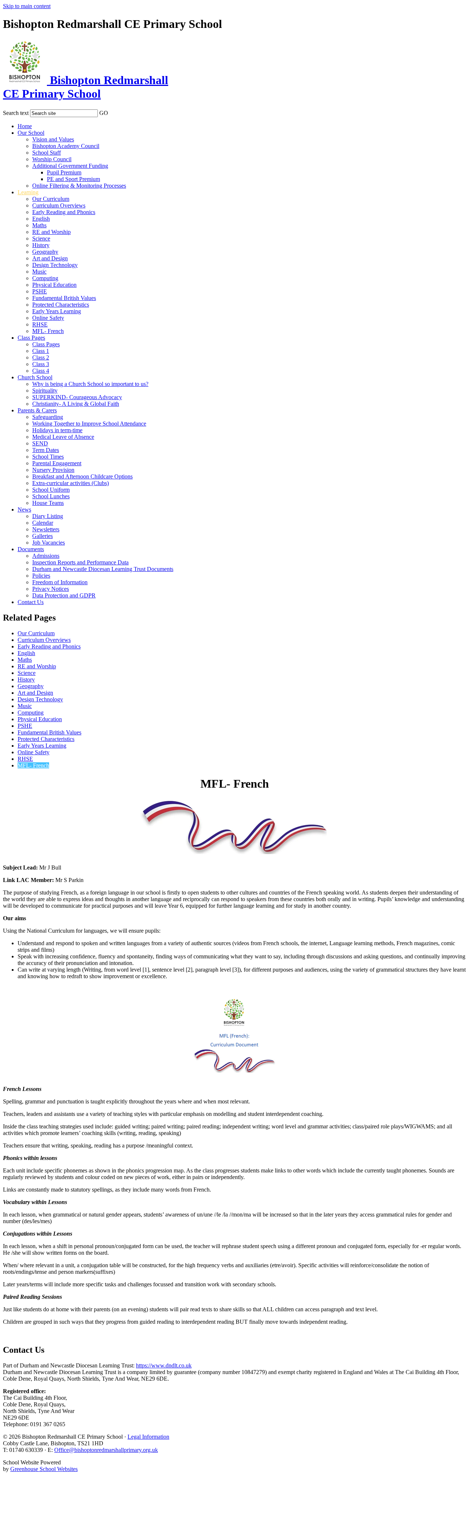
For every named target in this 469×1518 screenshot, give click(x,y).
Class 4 (40, 371)
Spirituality (45, 390)
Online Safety (48, 318)
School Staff (46, 152)
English (41, 219)
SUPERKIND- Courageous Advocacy (77, 397)
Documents (31, 549)
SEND (40, 443)
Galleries (42, 536)
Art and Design (50, 258)
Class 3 (40, 364)
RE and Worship (51, 232)
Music (39, 271)
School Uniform (51, 490)
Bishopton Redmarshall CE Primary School (85, 86)
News (24, 509)
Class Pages (31, 338)
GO (103, 113)
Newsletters (45, 529)
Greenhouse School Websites (44, 1469)
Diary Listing (47, 516)
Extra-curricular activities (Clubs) (70, 483)
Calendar (42, 523)
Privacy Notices (50, 589)
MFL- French (48, 331)
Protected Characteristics (60, 304)
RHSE (40, 324)
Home (25, 126)
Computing (45, 278)
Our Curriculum (50, 199)
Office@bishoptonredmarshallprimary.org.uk (106, 1450)
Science (41, 238)
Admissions (45, 556)
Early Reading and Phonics (63, 212)
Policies (41, 575)
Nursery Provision (53, 470)
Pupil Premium (64, 172)
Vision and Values (53, 139)
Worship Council (51, 159)
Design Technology (55, 265)
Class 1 (40, 351)
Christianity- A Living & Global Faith (75, 404)
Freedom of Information (60, 582)
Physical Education (54, 285)
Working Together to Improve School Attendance (89, 423)
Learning (28, 192)
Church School (35, 377)
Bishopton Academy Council (65, 146)
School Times (48, 456)
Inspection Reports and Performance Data (80, 562)
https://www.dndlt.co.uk (164, 1365)
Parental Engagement (56, 463)
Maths (39, 225)
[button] (113, 111)
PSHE (39, 291)
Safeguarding (47, 417)
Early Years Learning (56, 311)
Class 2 (40, 357)
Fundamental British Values (64, 298)
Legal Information (148, 1437)
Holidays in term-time (57, 430)
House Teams (48, 503)
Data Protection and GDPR (64, 595)
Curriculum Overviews (58, 205)
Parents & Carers (37, 410)
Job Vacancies (48, 542)
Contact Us (31, 602)
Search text (16, 113)
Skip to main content (27, 6)
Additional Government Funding (70, 166)
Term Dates (45, 450)
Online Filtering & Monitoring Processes (79, 185)
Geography (45, 252)
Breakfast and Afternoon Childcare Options (82, 476)
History (40, 245)
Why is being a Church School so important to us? (90, 384)
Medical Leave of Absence (63, 437)
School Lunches (51, 496)
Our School (31, 133)
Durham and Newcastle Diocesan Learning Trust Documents (102, 569)
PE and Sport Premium (73, 179)
